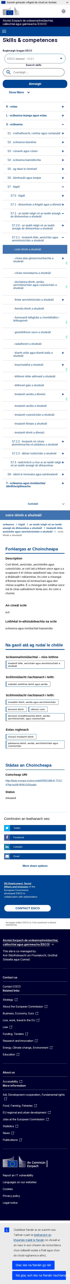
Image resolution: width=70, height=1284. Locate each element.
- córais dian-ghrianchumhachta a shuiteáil (33, 260)
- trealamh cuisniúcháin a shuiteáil (33, 414)
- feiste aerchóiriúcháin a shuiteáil (33, 299)
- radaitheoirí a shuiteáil (27, 343)
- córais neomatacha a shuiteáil (32, 273)
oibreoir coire (38, 709)
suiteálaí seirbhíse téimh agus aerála (28, 684)
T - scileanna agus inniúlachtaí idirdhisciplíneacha (25, 485)
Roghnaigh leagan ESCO (18, 50)
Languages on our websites (20, 1182)
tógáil (21, 524)
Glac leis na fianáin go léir (33, 1265)
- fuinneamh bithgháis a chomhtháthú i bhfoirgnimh (36, 319)
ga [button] (63, 11)
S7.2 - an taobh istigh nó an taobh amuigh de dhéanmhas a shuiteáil (36, 215)
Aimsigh (35, 84)
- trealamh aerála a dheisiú (29, 394)
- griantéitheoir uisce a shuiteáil (32, 332)
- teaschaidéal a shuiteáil (28, 364)
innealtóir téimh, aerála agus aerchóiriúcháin (32, 702)
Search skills (33, 65)
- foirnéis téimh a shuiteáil (28, 308)
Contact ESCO (12, 986)
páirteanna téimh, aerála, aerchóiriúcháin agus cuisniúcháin (33, 744)
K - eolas (11, 106)
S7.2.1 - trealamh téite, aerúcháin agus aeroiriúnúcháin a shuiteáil (35, 239)
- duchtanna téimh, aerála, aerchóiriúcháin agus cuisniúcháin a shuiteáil (35, 284)
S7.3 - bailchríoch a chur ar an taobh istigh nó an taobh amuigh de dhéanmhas (36, 464)
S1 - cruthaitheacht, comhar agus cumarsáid (33, 133)
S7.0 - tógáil (18, 195)
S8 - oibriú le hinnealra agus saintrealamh (32, 474)
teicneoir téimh (16, 709)
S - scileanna (14, 124)
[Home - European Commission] (11, 11)
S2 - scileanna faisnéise (21, 142)
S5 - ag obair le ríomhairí (22, 168)
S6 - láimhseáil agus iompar (24, 177)
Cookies (8, 1189)
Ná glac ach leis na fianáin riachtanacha (41, 1275)
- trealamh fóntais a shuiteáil (30, 423)
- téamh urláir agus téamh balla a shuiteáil (33, 354)
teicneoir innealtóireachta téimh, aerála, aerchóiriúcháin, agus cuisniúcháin (29, 717)
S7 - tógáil (13, 186)
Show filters (16, 92)
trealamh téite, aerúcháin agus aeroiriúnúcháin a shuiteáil (34, 664)
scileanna (8, 524)
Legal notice (10, 1202)
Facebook (18, 837)
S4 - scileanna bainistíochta (24, 160)
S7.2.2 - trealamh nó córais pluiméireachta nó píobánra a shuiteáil (35, 443)
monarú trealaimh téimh (21, 736)
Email (16, 856)
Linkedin (17, 846)
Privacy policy (11, 1196)
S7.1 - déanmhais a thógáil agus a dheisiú (36, 204)
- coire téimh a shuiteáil (27, 249)
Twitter (17, 828)
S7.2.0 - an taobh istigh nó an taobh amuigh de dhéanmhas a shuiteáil (33, 227)
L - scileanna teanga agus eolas (26, 115)
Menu (4, 31)
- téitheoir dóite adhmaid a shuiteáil (34, 376)
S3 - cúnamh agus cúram (22, 151)
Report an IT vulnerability (18, 1175)
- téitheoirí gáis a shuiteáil (28, 385)
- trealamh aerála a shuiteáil (30, 405)
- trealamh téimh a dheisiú (28, 432)
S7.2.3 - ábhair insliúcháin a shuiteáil (34, 453)
